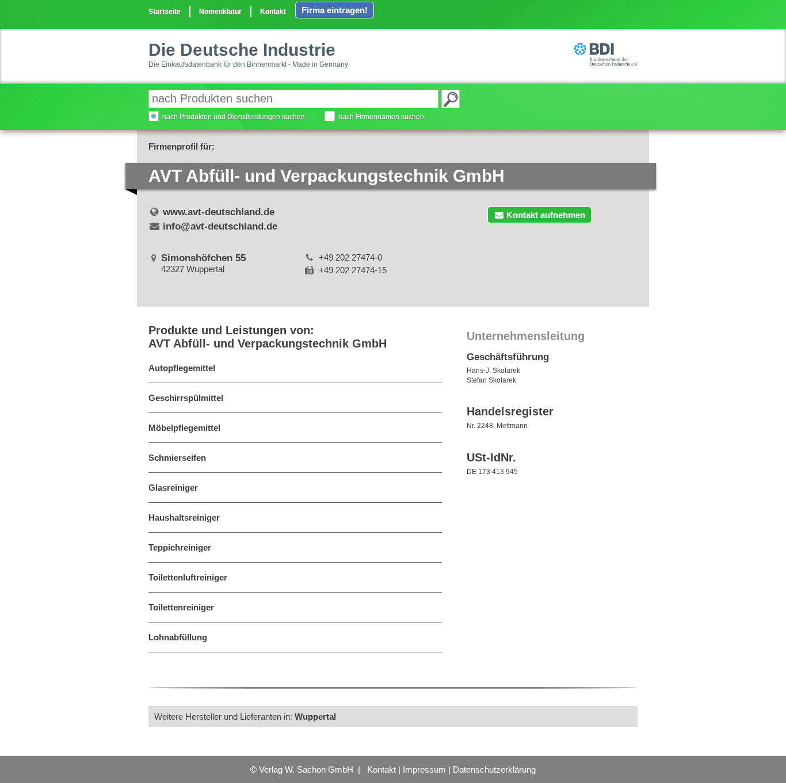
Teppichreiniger (179, 547)
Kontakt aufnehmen (545, 215)
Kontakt (273, 11)
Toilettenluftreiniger (187, 577)
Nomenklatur (220, 11)
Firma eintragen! (335, 10)
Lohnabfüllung (177, 637)
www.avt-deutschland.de (218, 212)
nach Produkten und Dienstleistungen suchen (233, 117)
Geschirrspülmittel (185, 398)
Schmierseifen (177, 458)
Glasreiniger (173, 487)
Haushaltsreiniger (184, 517)
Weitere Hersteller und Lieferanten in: (245, 716)
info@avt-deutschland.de (220, 226)
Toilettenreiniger (181, 607)
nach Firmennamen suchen (381, 117)
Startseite (164, 11)
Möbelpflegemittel (184, 428)
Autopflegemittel (181, 368)
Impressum (424, 769)
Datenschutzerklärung (494, 769)
